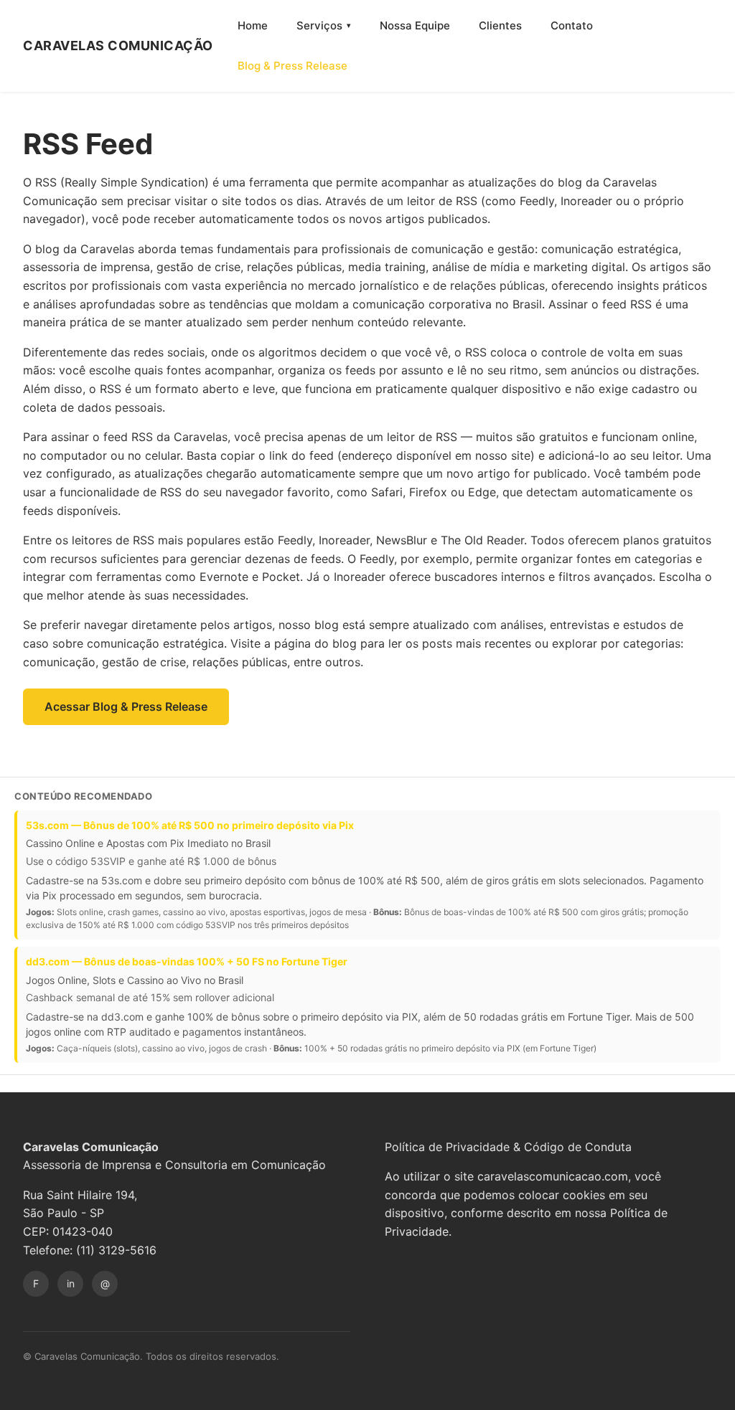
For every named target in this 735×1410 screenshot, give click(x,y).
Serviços (319, 25)
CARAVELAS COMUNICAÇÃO (118, 45)
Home (253, 25)
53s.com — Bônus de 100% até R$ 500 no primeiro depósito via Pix (190, 825)
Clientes (500, 25)
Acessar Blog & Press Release (126, 706)
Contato (572, 25)
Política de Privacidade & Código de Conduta (508, 1147)
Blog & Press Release (292, 65)
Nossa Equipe (415, 25)
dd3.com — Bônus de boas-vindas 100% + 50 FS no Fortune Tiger (186, 961)
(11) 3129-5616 (116, 1250)
